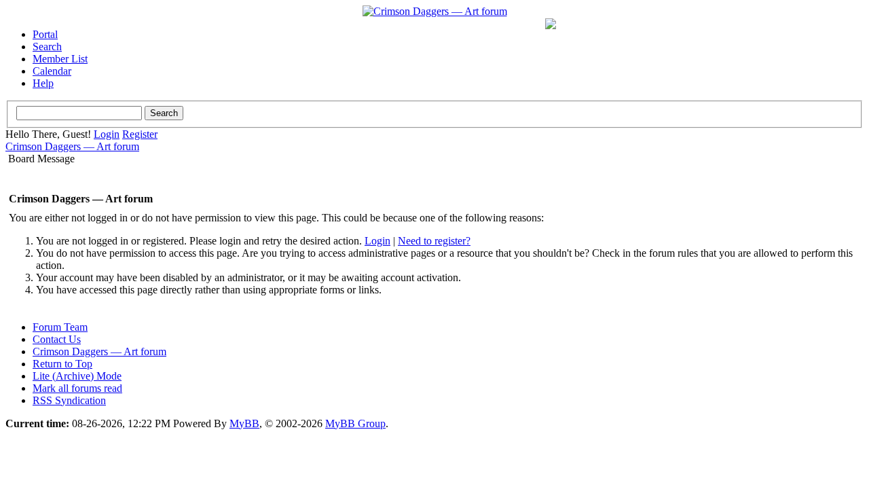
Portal (45, 34)
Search (47, 46)
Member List (60, 59)
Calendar (52, 71)
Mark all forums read (77, 388)
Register (140, 134)
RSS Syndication (69, 400)
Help (43, 83)
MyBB (244, 423)
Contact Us (57, 339)
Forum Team (60, 327)
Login (106, 134)
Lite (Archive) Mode (77, 376)
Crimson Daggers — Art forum (72, 146)
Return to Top (62, 363)
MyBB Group (355, 423)
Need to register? (434, 241)
